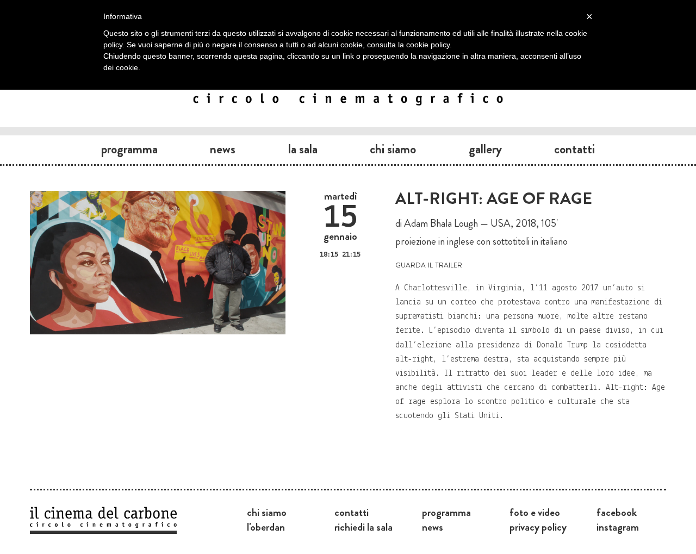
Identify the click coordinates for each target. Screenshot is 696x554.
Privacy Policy (538, 526)
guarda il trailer (428, 264)
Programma (129, 149)
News (222, 149)
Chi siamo (393, 149)
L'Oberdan (266, 526)
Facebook (616, 512)
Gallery (485, 149)
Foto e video (534, 512)
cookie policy (428, 44)
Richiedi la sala (363, 526)
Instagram (617, 526)
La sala (303, 149)
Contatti (574, 149)
